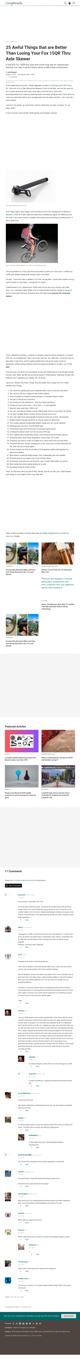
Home (7, 41)
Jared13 (21, 1172)
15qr (11, 1297)
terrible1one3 (23, 1278)
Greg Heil (21, 895)
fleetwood (32, 1245)
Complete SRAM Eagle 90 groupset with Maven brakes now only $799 (20, 759)
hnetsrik (21, 1213)
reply (27, 920)
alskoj (20, 927)
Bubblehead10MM (24, 1155)
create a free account (23, 880)
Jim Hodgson (12, 72)
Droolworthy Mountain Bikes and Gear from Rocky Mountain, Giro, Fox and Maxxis (20, 572)
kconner (21, 1230)
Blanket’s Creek (12, 214)
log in (12, 880)
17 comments (12, 77)
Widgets (33, 1327)
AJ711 (20, 954)
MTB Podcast (16, 1331)
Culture (12, 41)
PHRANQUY (33, 1135)
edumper (21, 1011)
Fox (16, 41)
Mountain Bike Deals (62, 1331)
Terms (34, 1335)
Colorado (44, 789)
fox (18, 1297)
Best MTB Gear (49, 1331)
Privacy (39, 1335)
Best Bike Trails (27, 1331)
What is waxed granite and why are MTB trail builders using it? (57, 759)
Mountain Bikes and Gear (49, 566)
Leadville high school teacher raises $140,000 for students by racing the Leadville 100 (55, 795)
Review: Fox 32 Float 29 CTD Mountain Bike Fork (56, 571)
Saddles (7, 789)
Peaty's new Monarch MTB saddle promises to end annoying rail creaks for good (20, 795)
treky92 (21, 1118)
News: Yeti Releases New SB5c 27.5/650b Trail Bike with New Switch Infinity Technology (57, 606)
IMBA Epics (38, 1331)
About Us (16, 1327)
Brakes (7, 754)
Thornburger (23, 1262)
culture (22, 1297)
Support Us (25, 1327)
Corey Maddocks (24, 1093)
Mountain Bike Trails (48, 754)
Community (9, 566)
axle (15, 1297)
